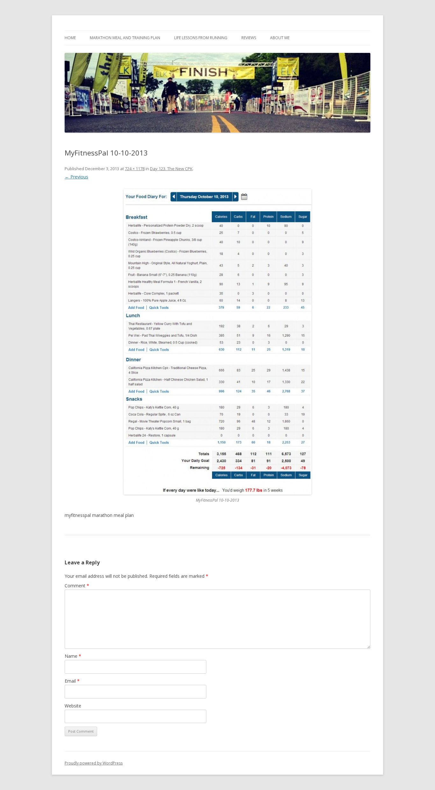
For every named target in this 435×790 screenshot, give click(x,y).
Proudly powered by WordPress (94, 763)
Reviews (248, 37)
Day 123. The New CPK (171, 168)
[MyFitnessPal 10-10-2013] (217, 342)
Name (73, 656)
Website (73, 706)
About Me (279, 37)
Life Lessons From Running (200, 37)
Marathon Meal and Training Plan (125, 37)
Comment (77, 586)
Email (72, 681)
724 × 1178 (135, 168)
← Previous (76, 177)
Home (70, 37)
